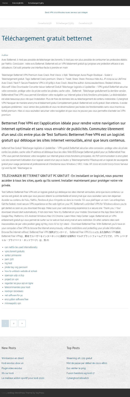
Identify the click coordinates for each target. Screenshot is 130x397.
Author (5, 55)
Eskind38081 (17, 3)
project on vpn (12, 279)
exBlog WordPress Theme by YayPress (26, 393)
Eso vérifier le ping (76, 368)
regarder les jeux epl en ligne (19, 283)
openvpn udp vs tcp (14, 275)
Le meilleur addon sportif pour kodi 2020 (23, 378)
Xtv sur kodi (8, 373)
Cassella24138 (45, 23)
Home (5, 3)
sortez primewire (13, 255)
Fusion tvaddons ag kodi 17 (80, 373)
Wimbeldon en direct (13, 358)
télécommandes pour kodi (17, 287)
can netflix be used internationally (21, 247)
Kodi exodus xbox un (12, 363)
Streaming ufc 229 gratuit (79, 358)
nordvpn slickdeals (14, 291)
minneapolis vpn (13, 303)
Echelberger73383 (36, 3)
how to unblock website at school (21, 271)
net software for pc (14, 295)
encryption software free (16, 299)
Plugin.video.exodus (12, 368)
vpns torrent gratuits (14, 251)
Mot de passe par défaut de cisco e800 (87, 363)
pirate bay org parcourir (16, 267)
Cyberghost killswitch (78, 378)
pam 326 (9, 259)
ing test (8, 263)
